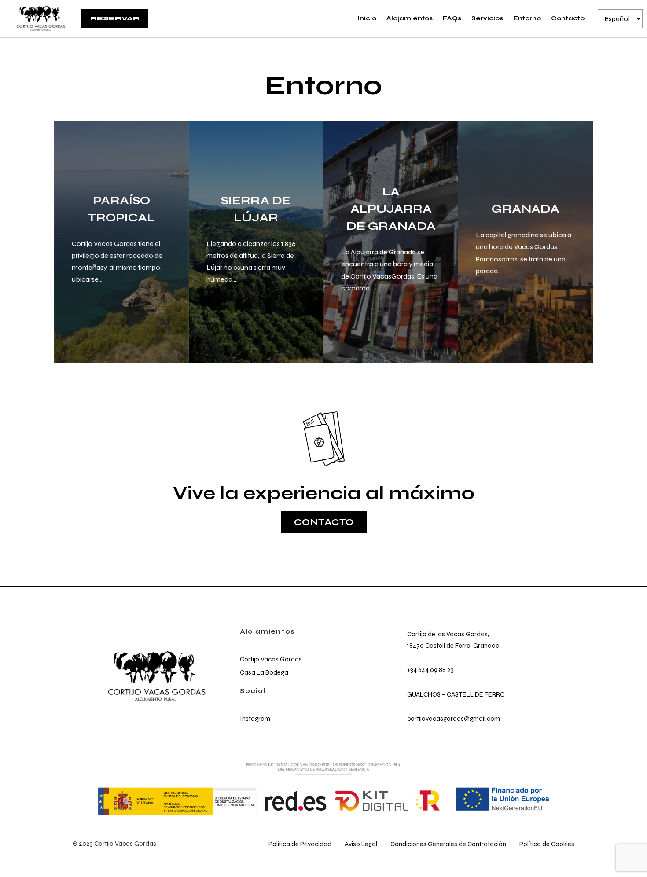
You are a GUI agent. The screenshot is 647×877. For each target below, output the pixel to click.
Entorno (527, 18)
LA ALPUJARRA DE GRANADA (391, 209)
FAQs (452, 18)
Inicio (367, 18)
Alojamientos (409, 18)
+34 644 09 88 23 (430, 670)
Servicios (487, 18)
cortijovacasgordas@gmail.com (453, 719)
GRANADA (525, 209)
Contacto (568, 18)
